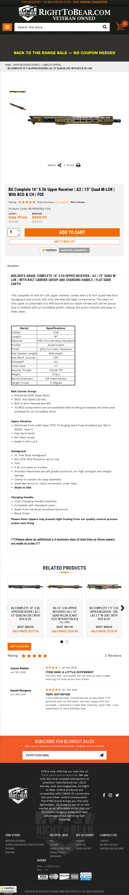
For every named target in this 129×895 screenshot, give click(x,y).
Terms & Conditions (60, 848)
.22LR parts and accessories (59, 775)
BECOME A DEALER (109, 844)
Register (81, 844)
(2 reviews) (62, 202)
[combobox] (62, 27)
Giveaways (55, 856)
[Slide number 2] (67, 642)
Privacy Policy (57, 852)
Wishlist (80, 841)
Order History (84, 848)
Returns (10, 848)
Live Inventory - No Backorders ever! (64, 2)
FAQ (51, 841)
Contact (104, 841)
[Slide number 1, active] (61, 642)
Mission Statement (16, 841)
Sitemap (54, 844)
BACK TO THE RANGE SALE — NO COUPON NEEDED (64, 52)
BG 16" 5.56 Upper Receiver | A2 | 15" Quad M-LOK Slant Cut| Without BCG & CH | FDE (64, 615)
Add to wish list (64, 241)
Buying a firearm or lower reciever (25, 844)
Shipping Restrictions (111, 848)
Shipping (10, 852)
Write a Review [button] (78, 202)
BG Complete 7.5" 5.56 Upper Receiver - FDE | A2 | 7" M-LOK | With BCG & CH (104, 613)
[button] (8, 890)
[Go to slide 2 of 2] (6, 603)
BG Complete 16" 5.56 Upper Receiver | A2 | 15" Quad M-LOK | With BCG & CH (25, 613)
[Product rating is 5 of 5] (26, 202)
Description (13, 265)
